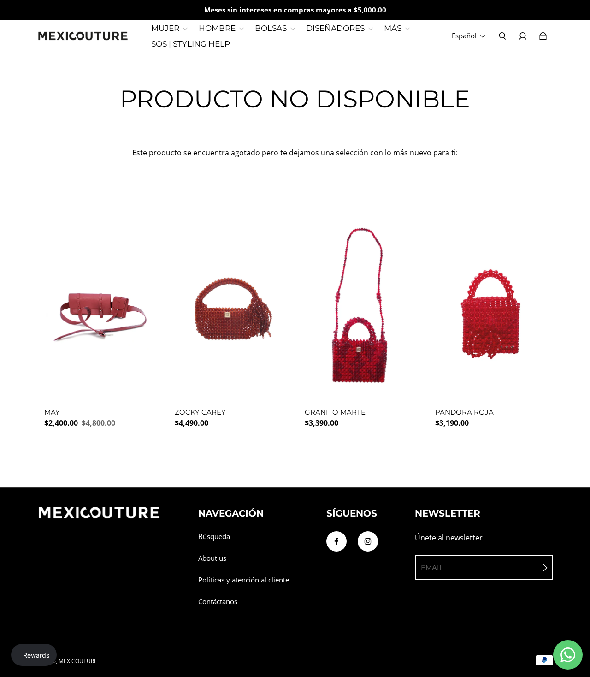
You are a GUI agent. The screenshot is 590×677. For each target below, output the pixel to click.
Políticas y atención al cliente (243, 580)
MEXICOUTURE (78, 661)
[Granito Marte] (360, 308)
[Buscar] (502, 36)
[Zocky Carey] (230, 308)
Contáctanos (217, 601)
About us (212, 558)
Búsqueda (214, 536)
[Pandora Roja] (491, 308)
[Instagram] (368, 541)
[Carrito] (543, 36)
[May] (100, 308)
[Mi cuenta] (523, 36)
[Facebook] (336, 541)
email (432, 567)
